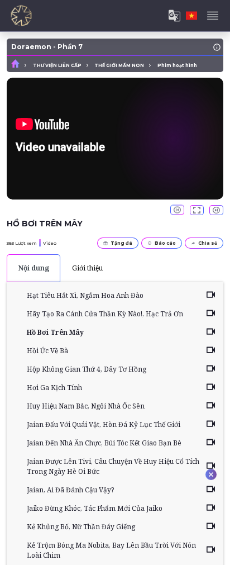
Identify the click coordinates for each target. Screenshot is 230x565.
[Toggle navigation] (213, 15)
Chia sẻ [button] (207, 243)
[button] (177, 210)
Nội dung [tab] (33, 268)
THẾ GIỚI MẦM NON (119, 65)
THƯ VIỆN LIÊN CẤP (57, 65)
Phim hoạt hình (177, 65)
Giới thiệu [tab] (87, 268)
